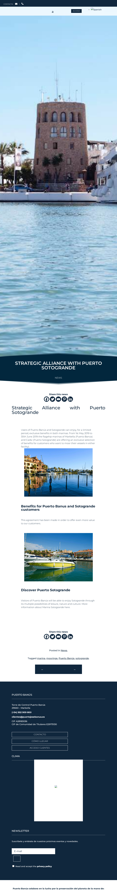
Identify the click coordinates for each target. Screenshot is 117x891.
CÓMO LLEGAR (40, 741)
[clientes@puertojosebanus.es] (16, 4)
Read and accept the (33, 866)
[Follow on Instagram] (96, 2)
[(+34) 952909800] (22, 4)
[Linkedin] (70, 399)
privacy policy (44, 866)
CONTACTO (40, 734)
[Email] (58, 399)
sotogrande (82, 658)
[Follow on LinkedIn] (102, 3)
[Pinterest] (64, 399)
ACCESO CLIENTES (40, 747)
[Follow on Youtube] (108, 2)
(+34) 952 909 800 (22, 712)
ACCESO (76, 11)
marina (41, 658)
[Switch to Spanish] (96, 9)
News (58, 377)
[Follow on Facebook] (91, 3)
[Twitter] (52, 399)
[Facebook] (46, 399)
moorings (52, 658)
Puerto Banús (66, 658)
